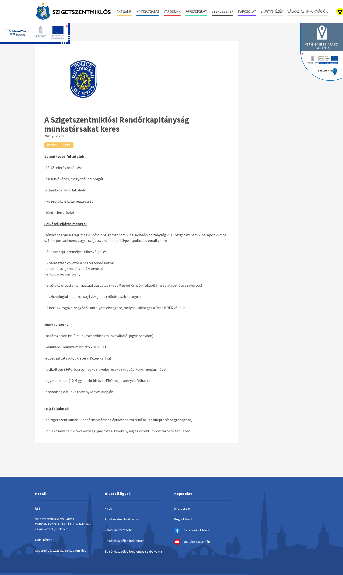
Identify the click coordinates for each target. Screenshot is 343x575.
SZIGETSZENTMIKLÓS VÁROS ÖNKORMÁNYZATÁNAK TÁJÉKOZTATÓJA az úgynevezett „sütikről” (64, 524)
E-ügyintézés (272, 11)
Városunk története (118, 530)
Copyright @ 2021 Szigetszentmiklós (60, 550)
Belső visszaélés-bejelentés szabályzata (133, 551)
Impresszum (183, 508)
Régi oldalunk (183, 519)
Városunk (172, 11)
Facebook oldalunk (197, 530)
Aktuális (124, 11)
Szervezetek (222, 11)
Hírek (108, 508)
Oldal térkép (43, 540)
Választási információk (307, 11)
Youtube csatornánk (197, 542)
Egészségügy (196, 11)
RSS (38, 508)
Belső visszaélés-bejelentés (124, 541)
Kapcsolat (247, 11)
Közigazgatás (147, 11)
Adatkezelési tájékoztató (122, 519)
